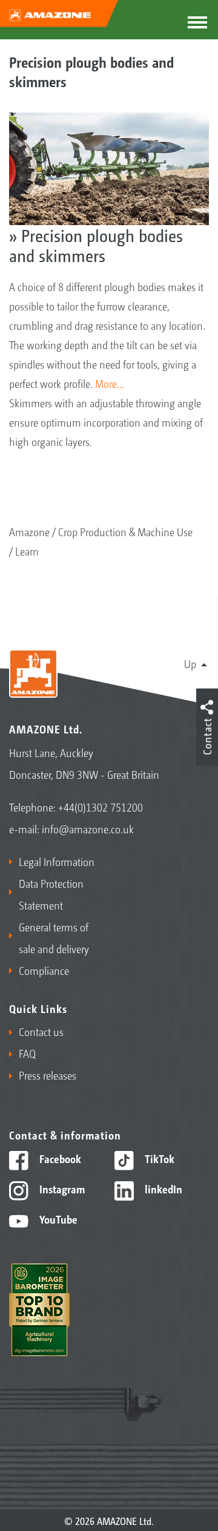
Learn (27, 550)
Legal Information (56, 861)
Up (190, 663)
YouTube (57, 1218)
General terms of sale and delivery (54, 937)
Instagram (61, 1188)
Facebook (59, 1158)
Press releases (47, 1074)
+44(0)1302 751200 (100, 806)
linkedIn (162, 1188)
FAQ (27, 1052)
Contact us (41, 1031)
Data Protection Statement (51, 893)
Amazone (29, 531)
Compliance (44, 970)
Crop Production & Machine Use (125, 531)
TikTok (158, 1158)
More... (109, 383)
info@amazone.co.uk (88, 828)
